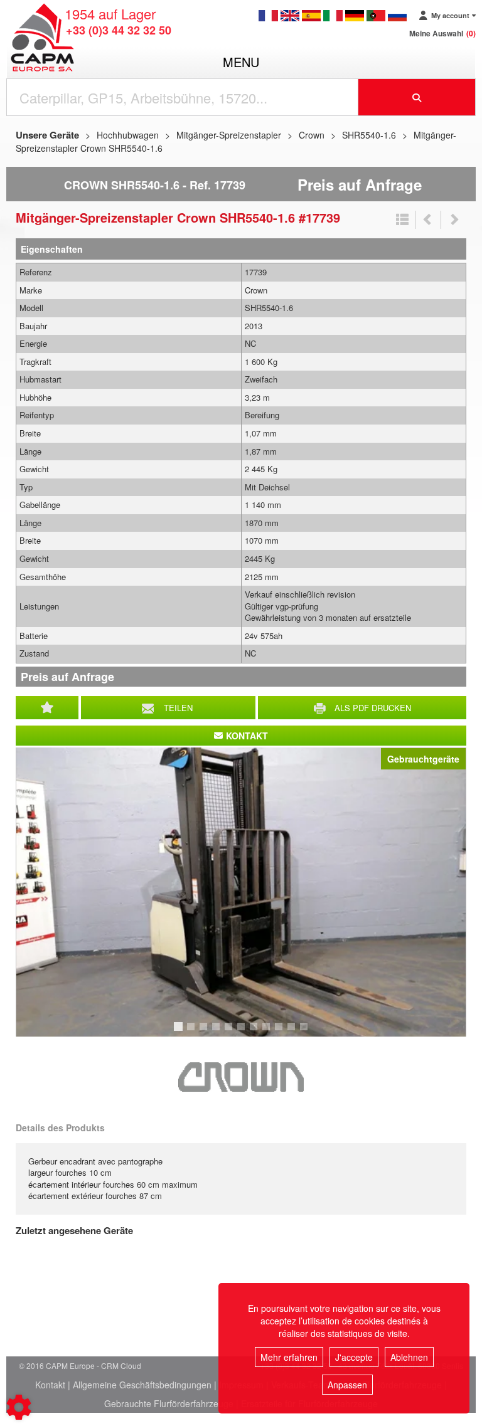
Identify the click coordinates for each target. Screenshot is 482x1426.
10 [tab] (296, 1032)
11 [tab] (308, 1032)
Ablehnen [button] (409, 1357)
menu (241, 62)
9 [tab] (280, 1032)
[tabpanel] (241, 892)
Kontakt (50, 1384)
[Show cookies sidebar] (18, 1407)
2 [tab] (192, 1032)
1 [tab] (180, 1032)
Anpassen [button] (347, 1384)
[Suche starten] (417, 97)
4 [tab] (217, 1032)
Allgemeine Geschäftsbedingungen (142, 1384)
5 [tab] (230, 1032)
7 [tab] (255, 1032)
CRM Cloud (121, 1365)
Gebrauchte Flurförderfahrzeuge (168, 1403)
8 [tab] (267, 1032)
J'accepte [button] (354, 1357)
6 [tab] (242, 1032)
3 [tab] (205, 1032)
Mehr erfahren (289, 1357)
